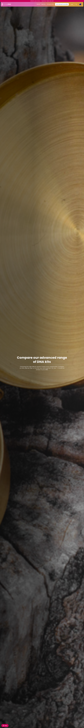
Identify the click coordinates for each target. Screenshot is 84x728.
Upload (38, 4)
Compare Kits (50, 4)
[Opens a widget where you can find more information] (5, 725)
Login (71, 4)
